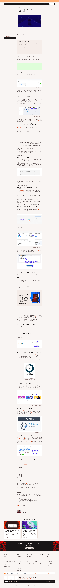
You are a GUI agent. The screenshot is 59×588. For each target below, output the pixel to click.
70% (25, 359)
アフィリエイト (29, 558)
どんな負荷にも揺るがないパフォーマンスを (10, 562)
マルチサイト (19, 568)
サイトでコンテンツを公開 (21, 410)
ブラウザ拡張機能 (24, 133)
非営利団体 (18, 566)
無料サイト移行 (29, 556)
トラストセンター (21, 578)
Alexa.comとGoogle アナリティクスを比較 (26, 162)
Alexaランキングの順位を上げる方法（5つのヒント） (10, 35)
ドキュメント (41, 561)
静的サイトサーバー (50, 573)
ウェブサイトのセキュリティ (49, 521)
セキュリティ (6, 559)
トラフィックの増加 (29, 441)
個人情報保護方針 (26, 578)
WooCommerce (19, 563)
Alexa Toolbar (28, 103)
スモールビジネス (19, 561)
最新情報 (40, 559)
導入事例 (40, 558)
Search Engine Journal (20, 190)
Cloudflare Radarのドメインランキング (24, 68)
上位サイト (25, 464)
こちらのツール (36, 250)
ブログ (40, 556)
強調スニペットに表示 (22, 438)
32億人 (31, 412)
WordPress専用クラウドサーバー (9, 558)
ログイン (47, 3)
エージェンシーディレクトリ (31, 563)
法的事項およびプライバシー (50, 566)
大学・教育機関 (19, 559)
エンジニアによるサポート (31, 559)
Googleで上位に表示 (32, 29)
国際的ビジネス (19, 570)
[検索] (44, 4)
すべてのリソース (42, 565)
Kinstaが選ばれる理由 (49, 561)
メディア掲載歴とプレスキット (50, 565)
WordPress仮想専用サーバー (8, 566)
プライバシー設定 (32, 578)
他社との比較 (41, 563)
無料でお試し (52, 3)
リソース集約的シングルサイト (21, 565)
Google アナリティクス (28, 483)
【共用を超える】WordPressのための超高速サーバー (12, 531)
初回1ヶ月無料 (19, 505)
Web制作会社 (19, 556)
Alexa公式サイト (19, 127)
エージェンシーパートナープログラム (32, 561)
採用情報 (47, 558)
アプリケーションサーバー (35, 573)
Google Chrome (32, 132)
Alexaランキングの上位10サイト (8, 36)
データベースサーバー (43, 573)
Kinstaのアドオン (6, 564)
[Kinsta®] (7, 4)
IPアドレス (38, 120)
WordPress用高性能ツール (31, 565)
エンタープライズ (19, 558)
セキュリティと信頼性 (49, 563)
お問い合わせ (48, 559)
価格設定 (5, 556)
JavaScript (41, 521)
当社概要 (47, 556)
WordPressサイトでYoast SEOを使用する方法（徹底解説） (29, 531)
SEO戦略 (19, 7)
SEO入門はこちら (24, 202)
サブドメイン (35, 316)
